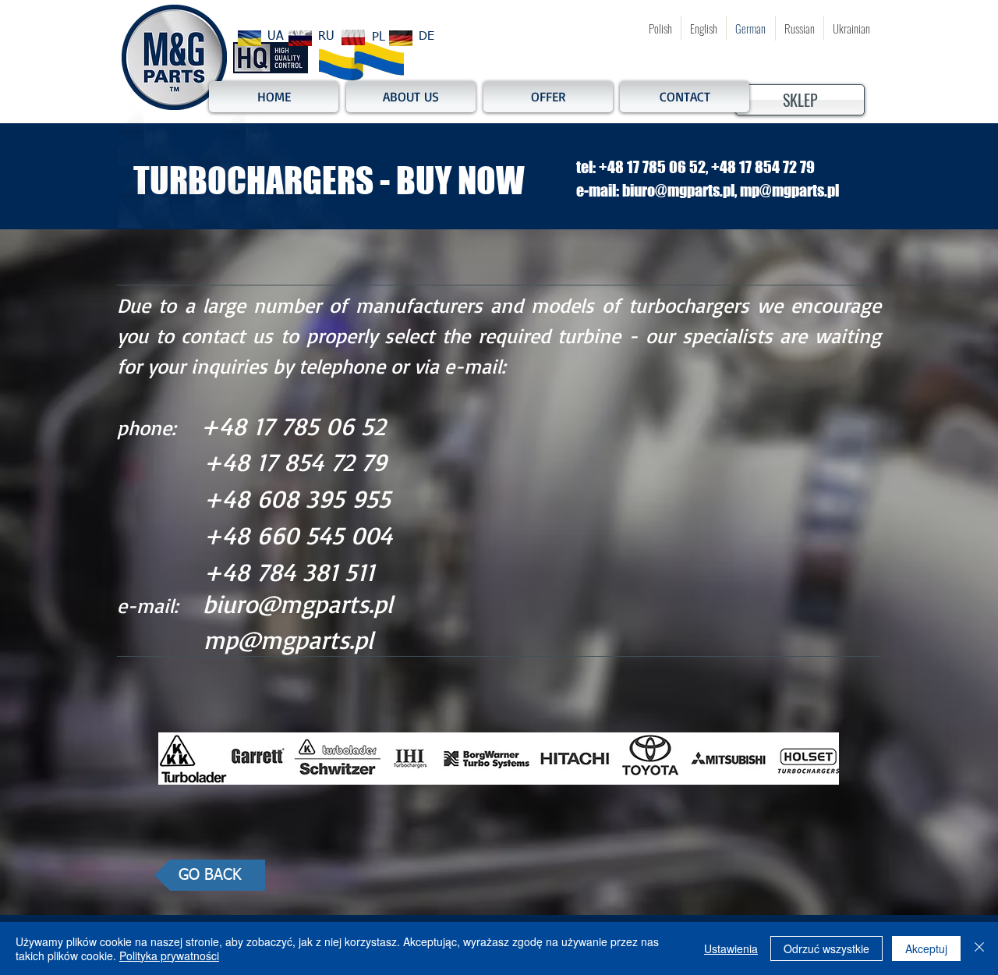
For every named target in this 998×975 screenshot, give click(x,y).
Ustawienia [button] (731, 948)
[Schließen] (979, 948)
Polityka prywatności (169, 955)
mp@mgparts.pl (288, 639)
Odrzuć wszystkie (826, 948)
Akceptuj (926, 948)
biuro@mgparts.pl (298, 603)
